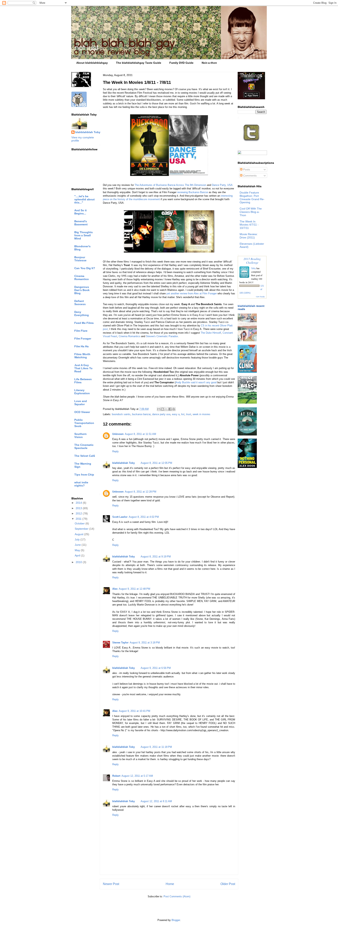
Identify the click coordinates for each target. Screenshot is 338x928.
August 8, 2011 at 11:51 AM (140, 434)
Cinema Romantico (129, 336)
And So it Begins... (80, 212)
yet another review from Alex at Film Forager (191, 293)
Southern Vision (80, 435)
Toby (253, 268)
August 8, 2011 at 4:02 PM (144, 516)
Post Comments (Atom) (177, 896)
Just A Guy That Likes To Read (83, 368)
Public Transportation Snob (84, 423)
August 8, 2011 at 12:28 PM (140, 491)
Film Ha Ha (81, 346)
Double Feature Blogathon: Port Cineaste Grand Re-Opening (252, 197)
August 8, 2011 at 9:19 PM (156, 556)
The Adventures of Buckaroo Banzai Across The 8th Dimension (170, 185)
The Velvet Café (84, 455)
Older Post (227, 884)
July (77, 539)
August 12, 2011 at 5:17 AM (137, 775)
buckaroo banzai (141, 414)
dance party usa (161, 414)
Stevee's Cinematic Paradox (162, 336)
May (78, 550)
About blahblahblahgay (92, 62)
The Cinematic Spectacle (83, 446)
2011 (79, 518)
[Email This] (159, 409)
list (182, 414)
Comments (249, 175)
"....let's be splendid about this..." (84, 199)
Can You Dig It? (84, 268)
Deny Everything (81, 313)
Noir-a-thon (209, 62)
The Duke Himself (211, 332)
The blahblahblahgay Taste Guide (138, 62)
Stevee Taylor (120, 642)
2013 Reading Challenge (252, 260)
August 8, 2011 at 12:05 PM (156, 462)
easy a (176, 414)
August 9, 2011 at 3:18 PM (145, 642)
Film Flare (80, 330)
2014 (79, 502)
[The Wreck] (247, 402)
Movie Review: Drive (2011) (249, 236)
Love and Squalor (80, 403)
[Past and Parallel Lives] (247, 340)
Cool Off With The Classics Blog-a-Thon (251, 212)
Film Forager (82, 338)
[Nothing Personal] (247, 466)
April (78, 555)
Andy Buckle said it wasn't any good (196, 382)
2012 (79, 513)
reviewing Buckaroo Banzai (192, 192)
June (78, 544)
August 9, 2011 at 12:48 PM (134, 588)
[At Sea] (247, 434)
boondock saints (121, 414)
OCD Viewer (82, 412)
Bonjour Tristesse (80, 259)
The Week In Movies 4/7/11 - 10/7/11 (249, 225)
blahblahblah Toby (123, 462)
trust (188, 414)
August (79, 534)
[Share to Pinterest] (174, 409)
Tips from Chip (84, 474)
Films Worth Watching (82, 356)
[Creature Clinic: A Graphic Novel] (247, 371)
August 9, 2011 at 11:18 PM (156, 746)
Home (170, 884)
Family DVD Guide (181, 62)
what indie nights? (81, 484)
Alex (115, 588)
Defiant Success (80, 302)
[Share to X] (166, 409)
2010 (79, 562)
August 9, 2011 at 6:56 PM (156, 667)
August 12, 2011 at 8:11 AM (156, 801)
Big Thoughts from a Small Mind (83, 235)
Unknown (118, 434)
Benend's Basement (81, 223)
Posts (246, 169)
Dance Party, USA (222, 185)
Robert (116, 775)
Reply (115, 451)
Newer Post (111, 884)
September (82, 528)
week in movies (201, 414)
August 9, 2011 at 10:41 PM (134, 710)
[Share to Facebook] (170, 409)
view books (260, 296)
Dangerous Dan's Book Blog (82, 290)
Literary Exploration (82, 392)
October (80, 523)
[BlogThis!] (163, 409)
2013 (79, 508)
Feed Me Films (84, 322)
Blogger (176, 920)
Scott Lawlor (120, 516)
